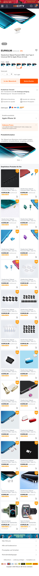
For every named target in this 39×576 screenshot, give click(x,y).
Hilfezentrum (7, 560)
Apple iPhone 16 (8, 118)
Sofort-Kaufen (29, 81)
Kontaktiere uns (30, 560)
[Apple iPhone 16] (19, 536)
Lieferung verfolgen (18, 560)
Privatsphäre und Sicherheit (10, 550)
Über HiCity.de (6, 541)
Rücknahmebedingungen (9, 554)
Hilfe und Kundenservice (9, 545)
